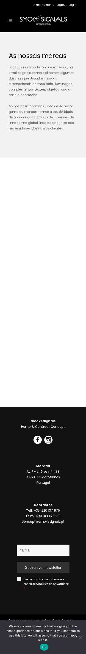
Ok (44, 647)
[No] (80, 637)
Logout (62, 5)
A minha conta (44, 5)
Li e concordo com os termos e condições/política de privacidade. (46, 584)
